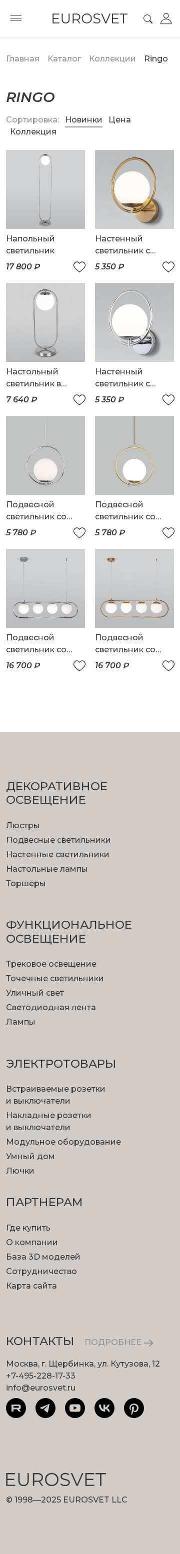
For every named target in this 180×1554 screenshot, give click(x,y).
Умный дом (30, 1156)
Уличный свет (35, 993)
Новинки (83, 119)
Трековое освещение (51, 964)
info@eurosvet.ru (41, 1388)
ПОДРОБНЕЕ (114, 1342)
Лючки (20, 1171)
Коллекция (33, 131)
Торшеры (26, 883)
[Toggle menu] (16, 18)
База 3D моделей (43, 1257)
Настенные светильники (58, 854)
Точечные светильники (55, 978)
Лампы (21, 1022)
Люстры (23, 825)
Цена (119, 119)
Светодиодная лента (51, 1007)
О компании (32, 1242)
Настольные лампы (47, 869)
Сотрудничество (41, 1271)
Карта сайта (31, 1286)
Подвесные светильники (58, 840)
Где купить (28, 1228)
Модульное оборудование (63, 1142)
